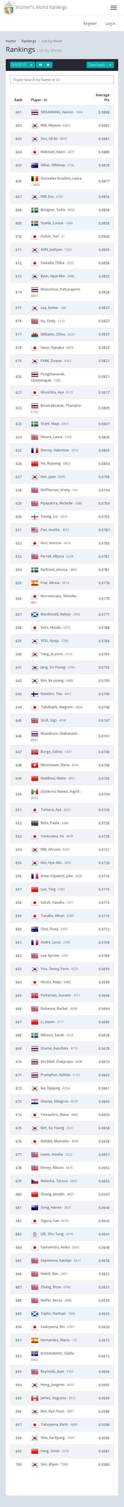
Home (11, 41)
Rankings (29, 41)
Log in (110, 23)
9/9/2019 (19, 64)
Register (90, 23)
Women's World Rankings (40, 7)
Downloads (96, 64)
